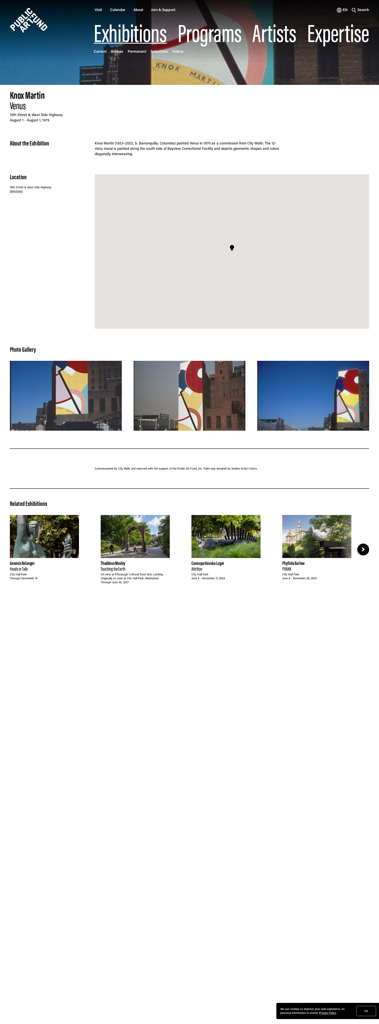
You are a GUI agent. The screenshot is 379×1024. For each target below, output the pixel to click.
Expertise (338, 33)
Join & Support (163, 9)
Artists (274, 33)
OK (366, 1011)
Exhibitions (130, 33)
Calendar (118, 9)
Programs (210, 33)
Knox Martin (27, 95)
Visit (98, 9)
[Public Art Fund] (46, 20)
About (138, 9)
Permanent (137, 51)
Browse (117, 51)
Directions (16, 191)
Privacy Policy (327, 1013)
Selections (159, 51)
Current (100, 51)
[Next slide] (363, 549)
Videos (178, 51)
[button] (232, 248)
